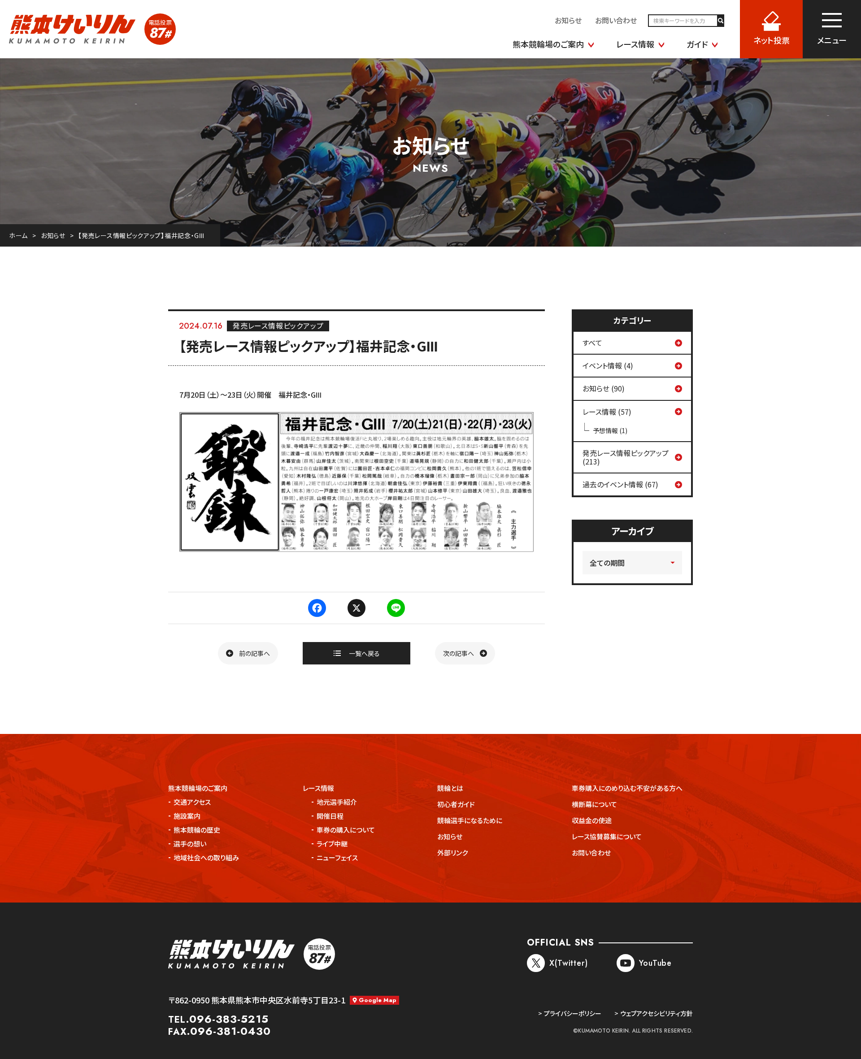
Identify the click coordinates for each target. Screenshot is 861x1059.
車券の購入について (346, 829)
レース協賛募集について (607, 836)
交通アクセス (192, 802)
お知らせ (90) (604, 388)
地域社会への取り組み (206, 857)
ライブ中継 (332, 843)
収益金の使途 (592, 820)
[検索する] (720, 20)
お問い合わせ (591, 852)
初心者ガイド (456, 804)
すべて (592, 342)
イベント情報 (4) (608, 365)
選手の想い (190, 843)
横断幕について (594, 804)
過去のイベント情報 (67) (620, 484)
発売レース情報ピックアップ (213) (626, 457)
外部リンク (452, 852)
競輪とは (450, 788)
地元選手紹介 (337, 802)
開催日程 (330, 815)
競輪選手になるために (469, 820)
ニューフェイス (337, 857)
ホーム (18, 235)
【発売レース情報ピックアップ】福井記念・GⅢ (141, 235)
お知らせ (53, 235)
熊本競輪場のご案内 (197, 788)
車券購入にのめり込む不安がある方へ (627, 788)
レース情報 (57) (607, 411)
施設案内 (187, 815)
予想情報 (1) (610, 430)
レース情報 (318, 788)
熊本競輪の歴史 (197, 829)
